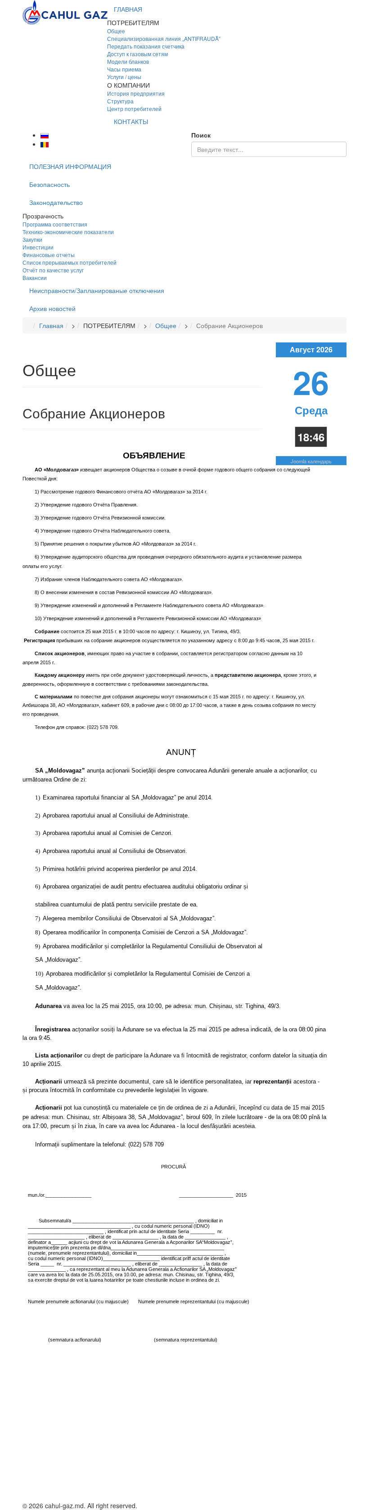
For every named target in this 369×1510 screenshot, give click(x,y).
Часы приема (124, 69)
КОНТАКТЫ (131, 121)
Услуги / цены (124, 76)
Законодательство (56, 202)
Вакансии (34, 277)
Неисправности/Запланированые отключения (96, 290)
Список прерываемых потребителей (69, 262)
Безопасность (49, 184)
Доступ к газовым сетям (137, 54)
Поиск (201, 134)
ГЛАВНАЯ (128, 8)
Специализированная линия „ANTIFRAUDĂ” (163, 38)
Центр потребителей (134, 108)
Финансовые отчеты (48, 254)
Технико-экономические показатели (68, 231)
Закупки (32, 239)
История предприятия (136, 93)
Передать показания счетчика (145, 46)
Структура (120, 101)
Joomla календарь (311, 461)
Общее (116, 31)
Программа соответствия (54, 224)
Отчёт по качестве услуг (53, 270)
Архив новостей (52, 308)
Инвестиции (38, 247)
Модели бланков (128, 61)
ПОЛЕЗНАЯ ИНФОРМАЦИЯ (70, 166)
